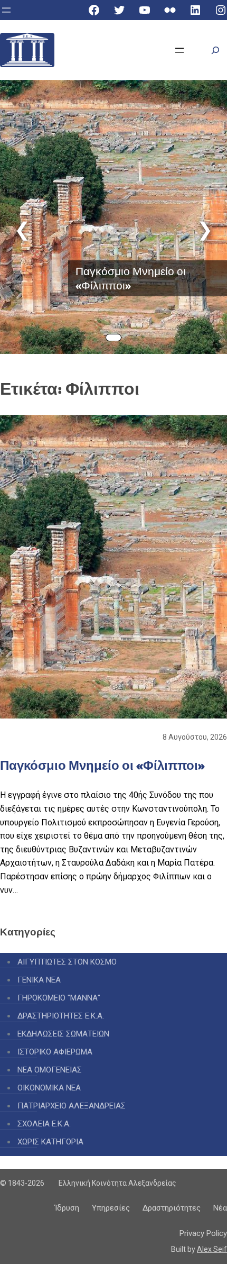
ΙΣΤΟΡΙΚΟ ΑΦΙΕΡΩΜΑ (54, 1052)
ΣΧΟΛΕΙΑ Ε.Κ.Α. (44, 1124)
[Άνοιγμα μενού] (6, 10)
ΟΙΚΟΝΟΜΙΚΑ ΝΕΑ (49, 1088)
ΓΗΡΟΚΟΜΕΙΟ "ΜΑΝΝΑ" (58, 998)
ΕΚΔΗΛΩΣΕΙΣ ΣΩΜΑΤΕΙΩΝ (63, 1034)
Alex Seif (212, 1249)
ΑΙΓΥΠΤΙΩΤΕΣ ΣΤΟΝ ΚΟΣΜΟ (67, 962)
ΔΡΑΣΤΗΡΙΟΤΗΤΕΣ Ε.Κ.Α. (60, 1016)
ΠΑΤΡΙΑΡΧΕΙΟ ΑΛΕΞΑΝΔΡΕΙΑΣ (71, 1106)
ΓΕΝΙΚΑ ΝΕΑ (39, 980)
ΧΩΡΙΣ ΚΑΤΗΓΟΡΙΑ (50, 1142)
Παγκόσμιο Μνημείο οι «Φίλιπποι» (130, 278)
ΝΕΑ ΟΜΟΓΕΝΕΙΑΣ (49, 1070)
